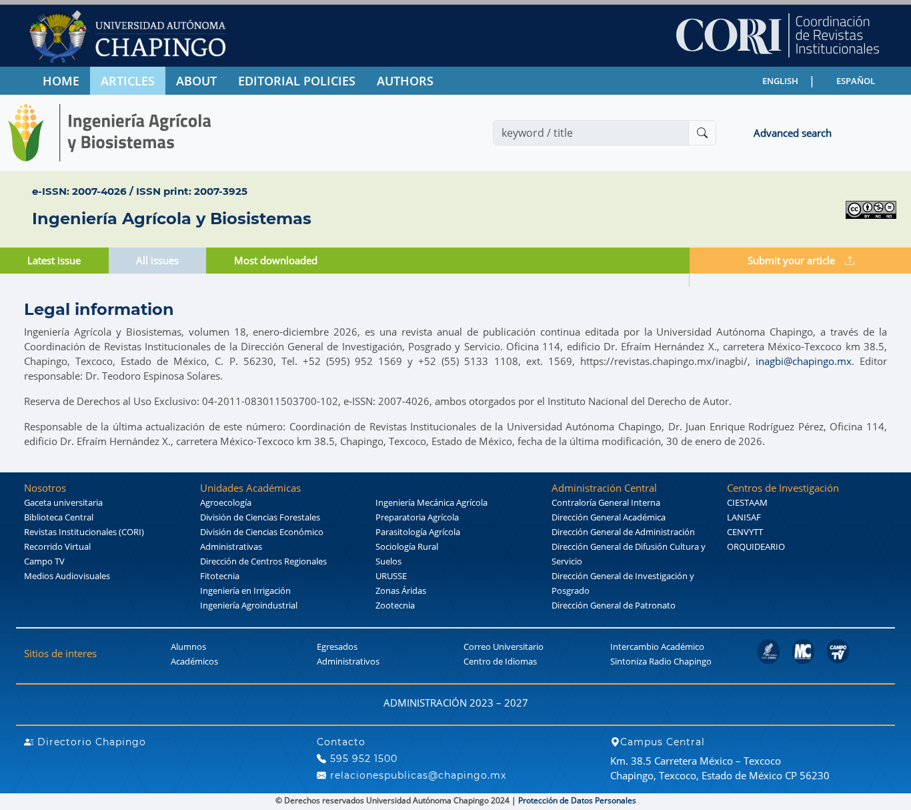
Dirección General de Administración (623, 532)
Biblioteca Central (58, 517)
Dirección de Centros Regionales (263, 561)
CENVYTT (745, 532)
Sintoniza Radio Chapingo (661, 661)
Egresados (337, 647)
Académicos (194, 661)
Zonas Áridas (400, 590)
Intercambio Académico (657, 647)
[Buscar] (702, 132)
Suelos (388, 561)
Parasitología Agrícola (417, 532)
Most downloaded (275, 260)
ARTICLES (128, 81)
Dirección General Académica (609, 517)
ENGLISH (780, 81)
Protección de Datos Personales (577, 800)
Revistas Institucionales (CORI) (84, 532)
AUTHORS (405, 81)
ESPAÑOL (855, 81)
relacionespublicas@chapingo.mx (416, 775)
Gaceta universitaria (63, 502)
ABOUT (196, 81)
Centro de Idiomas (500, 661)
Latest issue (54, 260)
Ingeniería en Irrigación (245, 590)
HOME (61, 81)
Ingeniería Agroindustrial (248, 605)
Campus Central (662, 742)
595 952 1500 (362, 759)
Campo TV (44, 561)
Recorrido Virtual (57, 546)
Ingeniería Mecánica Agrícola (431, 502)
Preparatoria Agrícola (417, 517)
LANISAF (744, 517)
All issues (157, 260)
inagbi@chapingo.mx (804, 361)
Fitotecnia (219, 576)
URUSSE (391, 576)
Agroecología (225, 502)
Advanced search (793, 132)
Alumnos (188, 647)
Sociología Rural (406, 546)
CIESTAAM (747, 502)
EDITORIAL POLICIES (296, 81)
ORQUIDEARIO (756, 546)
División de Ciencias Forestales (260, 517)
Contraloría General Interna (606, 502)
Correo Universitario (504, 647)
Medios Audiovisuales (67, 576)
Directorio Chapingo (90, 742)
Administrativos (348, 661)
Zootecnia (395, 605)
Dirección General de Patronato (614, 605)
